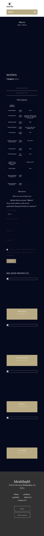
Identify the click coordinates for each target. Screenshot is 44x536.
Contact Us (22, 500)
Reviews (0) (22, 93)
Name (10, 231)
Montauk (22, 311)
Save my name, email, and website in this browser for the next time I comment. (21, 252)
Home (19, 25)
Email (10, 240)
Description (22, 88)
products (26, 494)
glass (17, 79)
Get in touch (22, 515)
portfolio (15, 497)
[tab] (22, 88)
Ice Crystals (22, 358)
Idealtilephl (22, 481)
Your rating (11, 210)
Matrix (25, 25)
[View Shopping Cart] (34, 5)
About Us (28, 497)
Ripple (22, 404)
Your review (12, 219)
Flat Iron (22, 450)
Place (22, 509)
